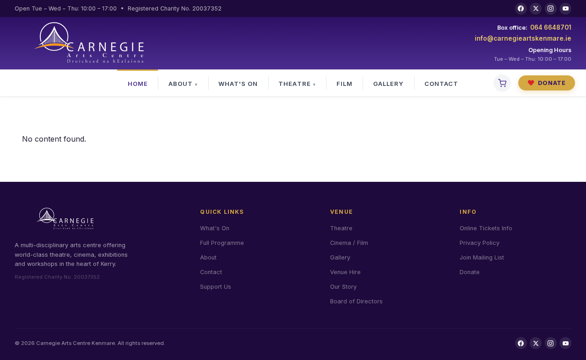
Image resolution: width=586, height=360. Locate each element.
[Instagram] (551, 9)
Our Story (343, 286)
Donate (546, 83)
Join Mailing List (482, 257)
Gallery (388, 83)
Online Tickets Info (486, 228)
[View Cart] (502, 83)
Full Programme (222, 242)
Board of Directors (356, 301)
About (180, 83)
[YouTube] (565, 9)
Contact (441, 83)
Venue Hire (345, 272)
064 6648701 (550, 27)
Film (344, 83)
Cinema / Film (349, 242)
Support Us (215, 286)
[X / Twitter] (536, 9)
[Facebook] (521, 9)
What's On (238, 83)
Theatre (294, 83)
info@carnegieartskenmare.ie (523, 38)
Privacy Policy (479, 242)
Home (138, 83)
